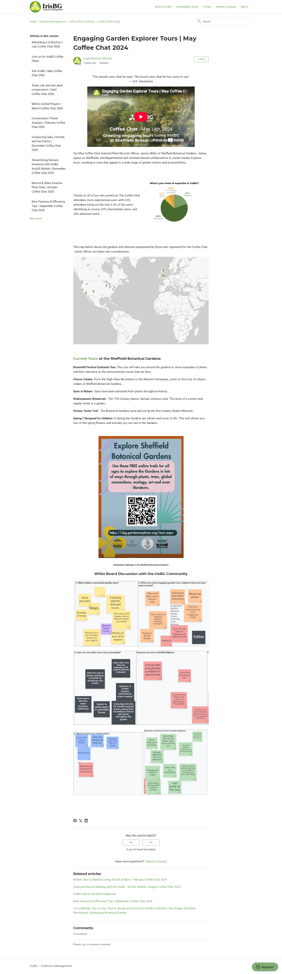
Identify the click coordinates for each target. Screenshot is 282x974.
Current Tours (85, 359)
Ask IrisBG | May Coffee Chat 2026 (47, 73)
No (151, 842)
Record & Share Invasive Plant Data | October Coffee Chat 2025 (47, 187)
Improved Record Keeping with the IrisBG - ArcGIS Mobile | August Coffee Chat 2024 (126, 887)
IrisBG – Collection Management (47, 21)
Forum (207, 6)
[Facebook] (75, 820)
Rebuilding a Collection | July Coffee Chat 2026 (47, 44)
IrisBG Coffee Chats (109, 21)
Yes (131, 842)
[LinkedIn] (86, 820)
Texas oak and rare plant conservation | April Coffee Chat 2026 (47, 90)
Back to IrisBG (163, 6)
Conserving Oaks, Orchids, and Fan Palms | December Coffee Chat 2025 (48, 143)
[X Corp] (80, 820)
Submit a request (226, 6)
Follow (201, 59)
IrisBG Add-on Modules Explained (94, 894)
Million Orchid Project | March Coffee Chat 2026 (47, 106)
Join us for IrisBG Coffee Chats (47, 59)
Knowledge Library (187, 6)
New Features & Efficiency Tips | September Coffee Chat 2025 (48, 206)
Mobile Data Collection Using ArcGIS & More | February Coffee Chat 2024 (120, 879)
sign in (84, 944)
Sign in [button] (244, 6)
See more (36, 218)
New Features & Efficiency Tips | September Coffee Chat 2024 (112, 901)
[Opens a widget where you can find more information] (265, 967)
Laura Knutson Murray (98, 58)
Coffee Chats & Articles (81, 21)
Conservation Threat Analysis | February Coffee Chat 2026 (48, 123)
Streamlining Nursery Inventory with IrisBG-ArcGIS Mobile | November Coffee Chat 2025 (49, 166)
